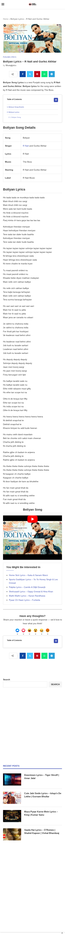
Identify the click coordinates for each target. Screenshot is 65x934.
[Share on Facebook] (23, 74)
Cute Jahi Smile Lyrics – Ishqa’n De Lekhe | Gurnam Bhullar (42, 795)
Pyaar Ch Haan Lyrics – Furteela (24, 600)
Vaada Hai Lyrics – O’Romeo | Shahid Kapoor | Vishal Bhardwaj (41, 831)
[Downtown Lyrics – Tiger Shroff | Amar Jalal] (12, 779)
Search (6, 679)
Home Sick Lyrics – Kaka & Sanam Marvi (28, 575)
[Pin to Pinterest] (37, 74)
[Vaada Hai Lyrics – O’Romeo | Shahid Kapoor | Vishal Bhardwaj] (12, 834)
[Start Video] (32, 537)
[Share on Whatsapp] (44, 74)
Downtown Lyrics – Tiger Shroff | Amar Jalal (41, 776)
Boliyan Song (16, 117)
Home (5, 19)
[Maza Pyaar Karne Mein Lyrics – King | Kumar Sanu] (12, 816)
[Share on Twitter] (30, 74)
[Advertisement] (32, 725)
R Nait (26, 146)
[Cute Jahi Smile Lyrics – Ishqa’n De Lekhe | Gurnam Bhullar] (12, 798)
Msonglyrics (11, 65)
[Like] (17, 630)
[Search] (61, 4)
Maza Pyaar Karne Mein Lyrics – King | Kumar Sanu (41, 813)
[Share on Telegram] (52, 74)
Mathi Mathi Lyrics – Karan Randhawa (27, 596)
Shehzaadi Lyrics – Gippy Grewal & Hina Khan (31, 591)
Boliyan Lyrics (14, 112)
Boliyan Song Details (16, 107)
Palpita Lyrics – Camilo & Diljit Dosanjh (27, 587)
